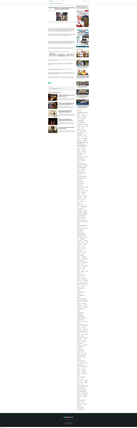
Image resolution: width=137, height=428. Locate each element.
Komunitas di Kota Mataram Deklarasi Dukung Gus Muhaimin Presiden (82, 86)
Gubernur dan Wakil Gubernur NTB (81, 172)
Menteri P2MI (79, 262)
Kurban (83, 242)
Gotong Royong (83, 169)
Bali (84, 129)
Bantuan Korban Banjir (80, 133)
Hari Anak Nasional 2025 (80, 181)
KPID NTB (78, 242)
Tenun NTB (78, 373)
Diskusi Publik (84, 149)
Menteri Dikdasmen (85, 258)
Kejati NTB (84, 219)
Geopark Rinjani (79, 165)
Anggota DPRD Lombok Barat (80, 122)
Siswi (83, 364)
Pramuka (78, 341)
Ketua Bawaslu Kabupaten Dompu (81, 233)
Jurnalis (85, 210)
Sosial (86, 366)
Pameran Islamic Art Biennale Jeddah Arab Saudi (82, 284)
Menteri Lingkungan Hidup (80, 260)
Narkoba (82, 271)
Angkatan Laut (86, 124)
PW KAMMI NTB (79, 348)
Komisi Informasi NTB (79, 237)
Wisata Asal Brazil (79, 403)
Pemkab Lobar (84, 303)
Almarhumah (78, 117)
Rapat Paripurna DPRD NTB (80, 350)
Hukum (78, 192)
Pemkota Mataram (79, 305)
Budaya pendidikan (85, 138)
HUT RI (83, 194)
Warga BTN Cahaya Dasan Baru (81, 400)
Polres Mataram (85, 337)
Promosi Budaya (84, 341)
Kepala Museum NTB (79, 228)
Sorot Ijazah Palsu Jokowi (80, 366)
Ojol (83, 276)
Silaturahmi (82, 362)
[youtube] (88, 3)
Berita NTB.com (69, 422)
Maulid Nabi (78, 253)
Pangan (78, 286)
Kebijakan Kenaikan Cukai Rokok (81, 217)
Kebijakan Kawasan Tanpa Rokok (81, 215)
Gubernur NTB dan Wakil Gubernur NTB (82, 176)
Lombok (83, 246)
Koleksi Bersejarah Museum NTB (81, 235)
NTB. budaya (79, 276)
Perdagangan (79, 321)
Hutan (85, 197)
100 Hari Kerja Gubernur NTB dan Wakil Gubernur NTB (82, 113)
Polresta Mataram (79, 339)
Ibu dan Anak (79, 199)
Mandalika (85, 251)
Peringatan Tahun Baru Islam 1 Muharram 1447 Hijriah (82, 325)
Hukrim (87, 190)
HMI (83, 190)
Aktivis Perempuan (83, 115)
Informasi (82, 201)
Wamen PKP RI (84, 396)
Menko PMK (78, 258)
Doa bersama (84, 151)
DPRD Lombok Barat (79, 156)
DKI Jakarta (78, 151)
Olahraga (78, 278)
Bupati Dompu (84, 140)
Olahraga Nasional (84, 278)
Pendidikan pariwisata (80, 314)
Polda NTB (86, 334)
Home (50, 3)
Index (88, 1)
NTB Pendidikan (79, 274)
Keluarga (78, 223)
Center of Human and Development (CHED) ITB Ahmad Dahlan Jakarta (82, 143)
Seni (77, 362)
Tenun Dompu (83, 371)
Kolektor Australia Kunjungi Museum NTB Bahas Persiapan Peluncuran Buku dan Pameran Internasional (61, 55)
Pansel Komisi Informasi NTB (80, 288)
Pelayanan (78, 297)
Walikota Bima (79, 396)
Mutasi (83, 269)
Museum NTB (79, 267)
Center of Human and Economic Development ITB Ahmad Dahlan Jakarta (82, 145)
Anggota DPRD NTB (79, 124)
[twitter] (50, 84)
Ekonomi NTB (83, 160)
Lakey (86, 242)
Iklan (78, 201)
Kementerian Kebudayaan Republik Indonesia (81, 226)
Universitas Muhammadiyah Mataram (81, 391)
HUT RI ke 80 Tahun (79, 197)
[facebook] (48, 84)
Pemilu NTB (78, 303)
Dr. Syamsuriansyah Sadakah (80, 158)
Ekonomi (78, 160)
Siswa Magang (79, 364)
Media (83, 253)
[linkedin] (54, 84)
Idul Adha (84, 199)
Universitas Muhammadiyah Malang (81, 389)
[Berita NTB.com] (51, 1)
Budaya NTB (78, 138)
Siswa (86, 362)
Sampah (84, 357)
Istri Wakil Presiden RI (80, 208)
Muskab (84, 267)
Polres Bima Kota (79, 337)
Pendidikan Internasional (80, 312)
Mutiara (78, 271)
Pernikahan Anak (86, 329)
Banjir (78, 131)
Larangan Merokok (79, 244)
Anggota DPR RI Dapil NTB (80, 120)
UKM (78, 382)
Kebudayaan (78, 219)
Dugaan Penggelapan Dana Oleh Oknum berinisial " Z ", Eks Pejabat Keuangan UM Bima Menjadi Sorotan (82, 96)
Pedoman (68, 423)
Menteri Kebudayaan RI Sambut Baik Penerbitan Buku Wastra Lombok (70, 55)
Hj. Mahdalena (79, 190)
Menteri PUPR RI (85, 262)
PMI (82, 334)
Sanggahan (71, 423)
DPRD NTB (85, 156)
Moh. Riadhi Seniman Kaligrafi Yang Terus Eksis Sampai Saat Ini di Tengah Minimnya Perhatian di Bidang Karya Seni (83, 106)
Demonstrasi (78, 149)
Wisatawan (85, 403)
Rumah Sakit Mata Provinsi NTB (81, 355)
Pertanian (78, 334)
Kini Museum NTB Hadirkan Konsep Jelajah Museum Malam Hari (53, 55)
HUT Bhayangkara (83, 192)
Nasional (56, 3)
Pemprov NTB (85, 305)
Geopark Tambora (85, 165)
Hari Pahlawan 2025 (79, 185)
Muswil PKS (78, 269)
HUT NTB (78, 194)
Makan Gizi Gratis (79, 251)
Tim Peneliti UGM (84, 373)
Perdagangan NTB (85, 321)
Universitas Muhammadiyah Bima (81, 387)
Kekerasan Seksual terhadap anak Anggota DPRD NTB (82, 221)
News (61, 3)
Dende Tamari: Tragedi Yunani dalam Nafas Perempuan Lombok (66, 128)
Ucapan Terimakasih (79, 380)
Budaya (65, 105)
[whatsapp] (51, 84)
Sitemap (85, 1)
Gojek (78, 169)
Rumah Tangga (79, 357)
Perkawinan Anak (79, 329)
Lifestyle (85, 244)
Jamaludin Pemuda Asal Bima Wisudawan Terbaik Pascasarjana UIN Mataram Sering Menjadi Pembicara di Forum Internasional (82, 77)
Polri (84, 339)
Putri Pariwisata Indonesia (80, 346)
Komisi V (86, 237)
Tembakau (78, 371)
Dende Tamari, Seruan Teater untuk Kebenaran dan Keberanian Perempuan (66, 120)
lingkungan (78, 246)
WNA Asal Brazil (79, 405)
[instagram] (87, 3)
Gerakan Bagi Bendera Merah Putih (81, 167)
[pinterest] (53, 84)
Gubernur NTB (79, 174)
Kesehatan (86, 228)
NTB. (84, 274)
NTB (58, 3)
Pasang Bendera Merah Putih (80, 295)
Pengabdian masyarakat (80, 319)
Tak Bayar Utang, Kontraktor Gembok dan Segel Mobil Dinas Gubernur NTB (83, 67)
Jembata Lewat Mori (79, 210)
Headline (53, 3)
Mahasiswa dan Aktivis (80, 249)
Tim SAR (78, 375)
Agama (78, 115)
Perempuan (78, 323)
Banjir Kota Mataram (83, 131)
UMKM (81, 382)
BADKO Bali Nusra (79, 129)
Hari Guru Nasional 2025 (80, 183)
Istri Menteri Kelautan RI (84, 206)
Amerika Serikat (84, 117)
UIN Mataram (86, 380)
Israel (78, 206)
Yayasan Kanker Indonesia (80, 407)
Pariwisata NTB (79, 293)
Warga (78, 398)
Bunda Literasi (79, 140)
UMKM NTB (86, 382)
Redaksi (65, 423)
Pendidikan (78, 310)
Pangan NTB (82, 286)
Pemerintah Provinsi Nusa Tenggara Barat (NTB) (82, 301)
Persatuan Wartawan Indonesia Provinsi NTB (82, 332)
